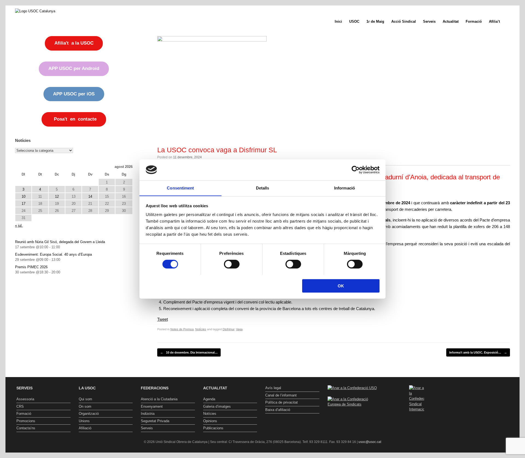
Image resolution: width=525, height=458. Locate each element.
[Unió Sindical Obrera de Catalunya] (35, 11)
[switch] (232, 264)
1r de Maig (375, 21)
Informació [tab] (344, 187)
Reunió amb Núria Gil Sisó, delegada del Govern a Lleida (60, 242)
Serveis (429, 21)
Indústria (147, 414)
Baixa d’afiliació (277, 410)
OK (341, 285)
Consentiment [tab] (180, 187)
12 (57, 196)
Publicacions (213, 428)
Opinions (210, 421)
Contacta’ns (25, 428)
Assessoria (25, 399)
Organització (89, 414)
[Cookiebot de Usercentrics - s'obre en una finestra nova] (356, 170)
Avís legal (273, 388)
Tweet (162, 319)
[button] (511, 21)
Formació (474, 21)
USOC (354, 21)
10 (23, 196)
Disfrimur (228, 329)
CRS (20, 406)
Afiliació (85, 428)
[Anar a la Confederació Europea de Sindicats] (355, 404)
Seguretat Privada (155, 421)
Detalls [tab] (262, 187)
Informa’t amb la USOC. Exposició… (478, 352)
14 (90, 196)
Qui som (85, 399)
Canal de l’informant (281, 395)
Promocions (25, 421)
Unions (84, 421)
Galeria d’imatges (217, 406)
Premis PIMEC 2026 (31, 267)
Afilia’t (494, 21)
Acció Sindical (403, 21)
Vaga (239, 329)
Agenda (209, 399)
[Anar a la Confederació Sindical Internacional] (417, 398)
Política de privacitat (281, 402)
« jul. (19, 225)
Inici (338, 21)
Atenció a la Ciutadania (159, 399)
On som (85, 406)
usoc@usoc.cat (369, 442)
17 (23, 204)
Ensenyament (152, 406)
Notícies (200, 329)
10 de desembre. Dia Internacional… (189, 352)
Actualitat (451, 21)
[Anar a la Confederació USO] (352, 388)
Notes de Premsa (182, 329)
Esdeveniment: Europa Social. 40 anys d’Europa (53, 254)
